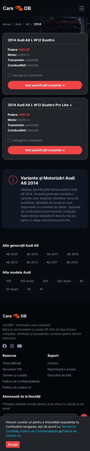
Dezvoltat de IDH (59, 375)
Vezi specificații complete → (45, 85)
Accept (13, 444)
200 (45, 281)
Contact (53, 363)
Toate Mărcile (12, 363)
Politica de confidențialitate (21, 381)
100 (8, 281)
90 (29, 289)
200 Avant (64, 281)
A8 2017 (52, 254)
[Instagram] (12, 346)
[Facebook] (5, 346)
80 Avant (12, 289)
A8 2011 (52, 262)
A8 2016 (72, 254)
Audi (18, 24)
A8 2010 (72, 262)
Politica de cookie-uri (17, 387)
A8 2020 (12, 254)
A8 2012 (32, 262)
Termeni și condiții (15, 375)
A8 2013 (12, 262)
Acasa (7, 24)
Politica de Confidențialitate (39, 431)
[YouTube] (19, 346)
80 (82, 281)
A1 (41, 289)
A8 (28, 24)
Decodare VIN (12, 369)
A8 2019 (32, 254)
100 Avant (27, 281)
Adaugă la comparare (27, 75)
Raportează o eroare (62, 369)
